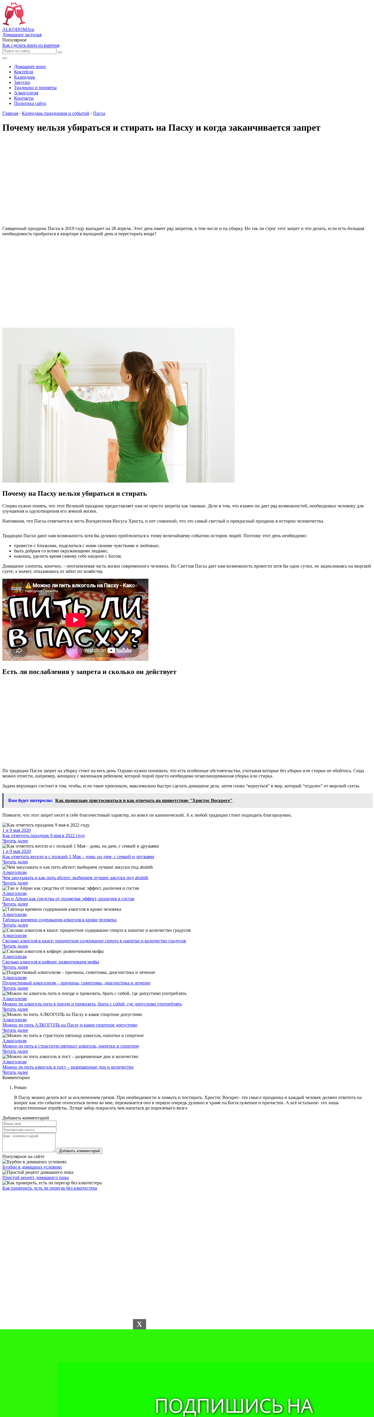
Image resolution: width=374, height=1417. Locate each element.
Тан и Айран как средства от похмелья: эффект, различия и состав (68, 898)
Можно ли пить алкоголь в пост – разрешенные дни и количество (68, 1067)
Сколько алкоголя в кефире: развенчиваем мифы (50, 961)
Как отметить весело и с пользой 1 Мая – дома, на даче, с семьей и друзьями (78, 856)
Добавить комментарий (79, 1151)
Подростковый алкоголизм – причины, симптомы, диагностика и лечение (76, 982)
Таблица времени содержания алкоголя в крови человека (59, 919)
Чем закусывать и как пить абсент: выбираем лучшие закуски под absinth (75, 877)
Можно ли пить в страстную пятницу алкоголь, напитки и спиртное (70, 1045)
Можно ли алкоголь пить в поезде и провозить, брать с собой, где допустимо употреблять (92, 1003)
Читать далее (15, 840)
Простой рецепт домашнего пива (35, 1177)
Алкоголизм (14, 872)
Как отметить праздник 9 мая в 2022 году (43, 835)
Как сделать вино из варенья (30, 45)
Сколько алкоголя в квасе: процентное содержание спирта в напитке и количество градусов (94, 940)
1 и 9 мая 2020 (16, 830)
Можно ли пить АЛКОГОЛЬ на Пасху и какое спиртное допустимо (69, 1024)
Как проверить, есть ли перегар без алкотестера (49, 1188)
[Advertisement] (187, 282)
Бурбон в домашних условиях (32, 1166)
